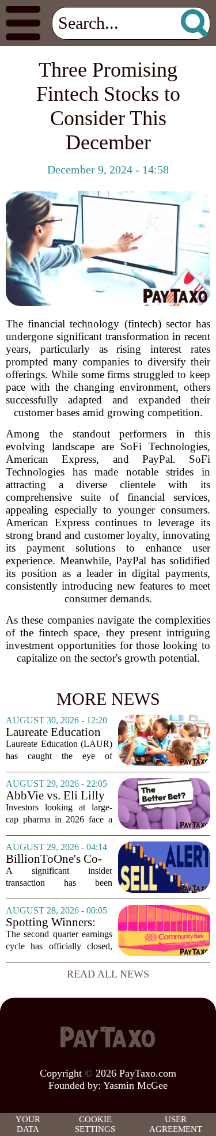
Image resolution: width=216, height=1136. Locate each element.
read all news (108, 974)
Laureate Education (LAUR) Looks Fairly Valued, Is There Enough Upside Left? (53, 732)
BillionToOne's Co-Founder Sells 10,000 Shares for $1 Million (58, 859)
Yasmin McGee (135, 1085)
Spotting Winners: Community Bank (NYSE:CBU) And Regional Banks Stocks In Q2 (51, 922)
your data (28, 1124)
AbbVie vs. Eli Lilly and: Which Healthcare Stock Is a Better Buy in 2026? (57, 796)
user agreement (175, 1124)
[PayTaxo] (108, 1036)
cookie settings (95, 1124)
